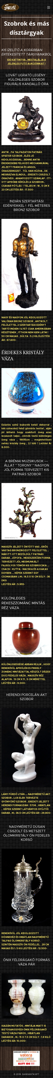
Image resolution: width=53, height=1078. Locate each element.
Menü (49, 7)
